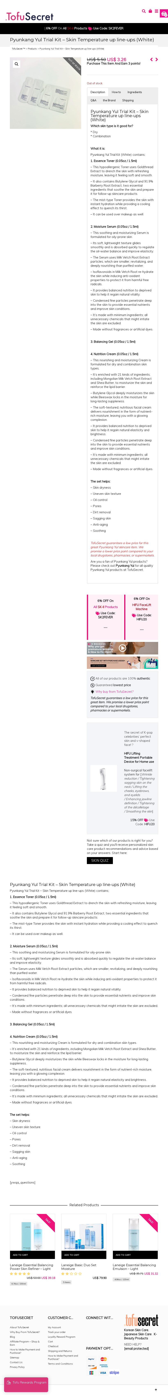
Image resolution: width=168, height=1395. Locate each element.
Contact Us (16, 1362)
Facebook (89, 1329)
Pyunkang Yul (125, 566)
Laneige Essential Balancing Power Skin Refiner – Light (31, 1267)
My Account (54, 1327)
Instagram (98, 1329)
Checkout (53, 1346)
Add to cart (20, 1255)
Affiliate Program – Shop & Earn (25, 1343)
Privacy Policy (17, 1366)
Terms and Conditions (60, 1363)
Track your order (57, 1332)
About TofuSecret (19, 1327)
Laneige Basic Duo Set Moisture (78, 1267)
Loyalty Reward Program (61, 1336)
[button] (16, 64)
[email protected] (136, 1348)
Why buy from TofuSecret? (114, 691)
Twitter (107, 1329)
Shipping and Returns (60, 1350)
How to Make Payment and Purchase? (25, 1351)
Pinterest (116, 1329)
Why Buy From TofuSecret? (25, 1332)
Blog (12, 1336)
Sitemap (14, 1357)
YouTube (89, 1336)
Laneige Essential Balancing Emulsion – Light (134, 1267)
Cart (50, 1341)
